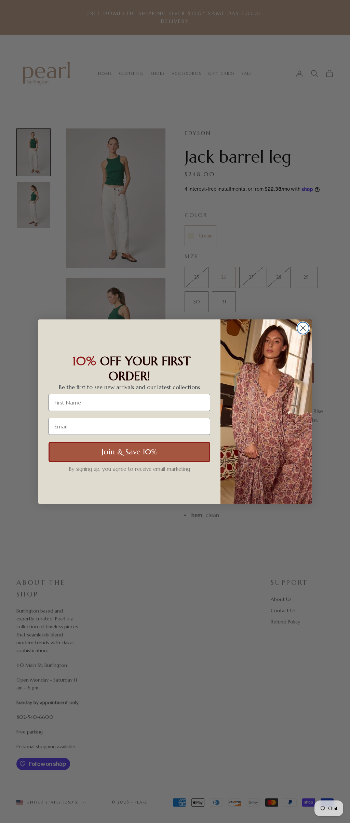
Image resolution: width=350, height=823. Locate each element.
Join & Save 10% (130, 451)
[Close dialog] (303, 328)
